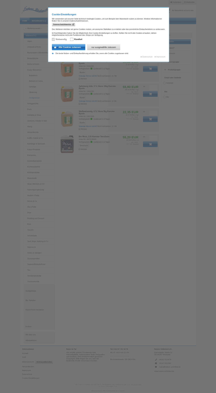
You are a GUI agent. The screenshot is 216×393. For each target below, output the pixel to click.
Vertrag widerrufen (44, 362)
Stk (144, 86)
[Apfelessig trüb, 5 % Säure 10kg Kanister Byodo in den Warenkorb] (150, 94)
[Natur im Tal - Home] (46, 8)
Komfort (78, 39)
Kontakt (25, 353)
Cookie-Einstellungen (31, 378)
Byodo (82, 72)
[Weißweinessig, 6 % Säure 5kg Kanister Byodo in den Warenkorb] (150, 119)
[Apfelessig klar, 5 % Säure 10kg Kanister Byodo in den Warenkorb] (150, 69)
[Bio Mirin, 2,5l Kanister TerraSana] (67, 144)
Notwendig (61, 39)
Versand (135, 68)
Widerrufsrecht (28, 362)
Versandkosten (28, 367)
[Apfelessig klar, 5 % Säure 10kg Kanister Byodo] (67, 69)
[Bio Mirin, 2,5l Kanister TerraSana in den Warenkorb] (150, 144)
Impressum (26, 370)
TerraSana (84, 146)
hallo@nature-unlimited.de (170, 367)
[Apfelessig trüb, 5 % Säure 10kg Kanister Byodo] (67, 94)
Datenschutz (27, 374)
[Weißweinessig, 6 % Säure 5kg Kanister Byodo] (67, 119)
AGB (24, 357)
